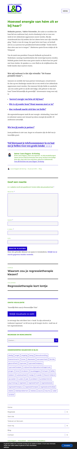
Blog (40, 169)
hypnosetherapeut (35, 363)
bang (31, 355)
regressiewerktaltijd (47, 387)
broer (23, 359)
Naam (10, 220)
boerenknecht (13, 359)
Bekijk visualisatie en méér (21, 314)
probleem (34, 379)
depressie (31, 359)
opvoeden (12, 379)
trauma (47, 391)
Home (10, 407)
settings (6, 447)
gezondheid (12, 363)
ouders (20, 379)
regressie (22, 383)
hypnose (23, 363)
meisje (31, 375)
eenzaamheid (42, 359)
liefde (52, 371)
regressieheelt (33, 383)
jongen (11, 371)
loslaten (11, 375)
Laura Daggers (12, 441)
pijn (27, 379)
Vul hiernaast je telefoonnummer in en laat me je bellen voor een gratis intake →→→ (31, 144)
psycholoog (12, 383)
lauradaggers (35, 371)
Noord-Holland (49, 375)
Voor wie (11, 416)
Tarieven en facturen (15, 421)
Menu (65, 11)
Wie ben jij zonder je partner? (21, 127)
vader (54, 391)
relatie (10, 391)
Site (9, 238)
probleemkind (45, 379)
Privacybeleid (22, 441)
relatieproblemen (21, 391)
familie (52, 359)
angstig (24, 355)
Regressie (11, 412)
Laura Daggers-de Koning (18, 169)
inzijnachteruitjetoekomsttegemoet (37, 367)
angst (17, 355)
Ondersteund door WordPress (36, 441)
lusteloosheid (21, 375)
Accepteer (67, 445)
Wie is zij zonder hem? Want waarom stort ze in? (31, 104)
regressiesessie (47, 383)
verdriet (11, 395)
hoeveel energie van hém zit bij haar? (27, 99)
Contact (11, 435)
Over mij (11, 426)
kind (17, 371)
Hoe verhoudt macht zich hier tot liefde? (27, 109)
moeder (39, 375)
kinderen (24, 371)
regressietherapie (31, 387)
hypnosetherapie (14, 367)
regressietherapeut (15, 387)
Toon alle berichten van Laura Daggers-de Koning (29, 161)
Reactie (11, 192)
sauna (40, 391)
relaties (33, 391)
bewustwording (41, 355)
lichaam (45, 371)
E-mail (11, 229)
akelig (10, 355)
